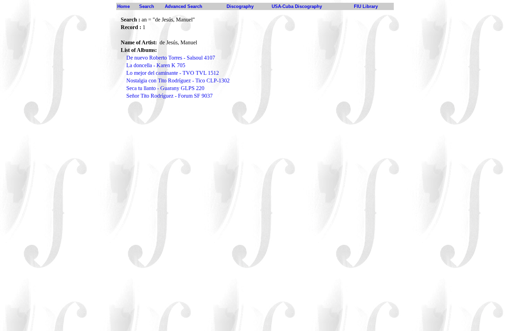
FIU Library (366, 6)
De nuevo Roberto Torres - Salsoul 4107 (170, 58)
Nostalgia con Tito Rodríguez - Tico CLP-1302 (178, 80)
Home (123, 6)
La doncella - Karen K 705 (155, 65)
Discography (240, 6)
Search (146, 6)
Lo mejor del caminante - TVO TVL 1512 (172, 73)
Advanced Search (183, 6)
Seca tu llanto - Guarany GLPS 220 (165, 88)
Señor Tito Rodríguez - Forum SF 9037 (169, 96)
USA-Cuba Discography (297, 6)
